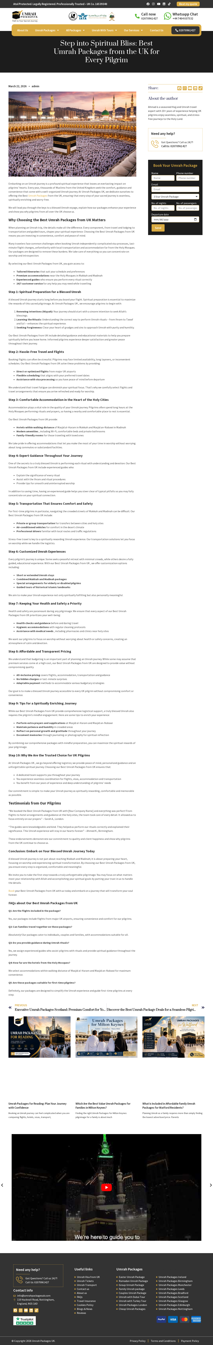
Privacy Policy (137, 1341)
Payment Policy (190, 1341)
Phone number (184, 173)
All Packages (73, 30)
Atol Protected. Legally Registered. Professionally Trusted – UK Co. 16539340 (60, 4)
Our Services (131, 30)
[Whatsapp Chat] (167, 16)
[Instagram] (153, 4)
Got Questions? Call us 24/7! (177, 142)
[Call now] (137, 16)
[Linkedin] (164, 4)
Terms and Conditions (163, 1341)
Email (154, 184)
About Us (22, 30)
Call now (148, 14)
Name (154, 173)
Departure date (160, 214)
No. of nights (158, 203)
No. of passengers (186, 203)
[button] (2, 1185)
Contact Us (156, 30)
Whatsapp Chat (185, 14)
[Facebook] (148, 4)
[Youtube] (159, 4)
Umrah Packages (45, 30)
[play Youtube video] (106, 1187)
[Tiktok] (169, 4)
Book (11, 890)
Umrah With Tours (102, 30)
